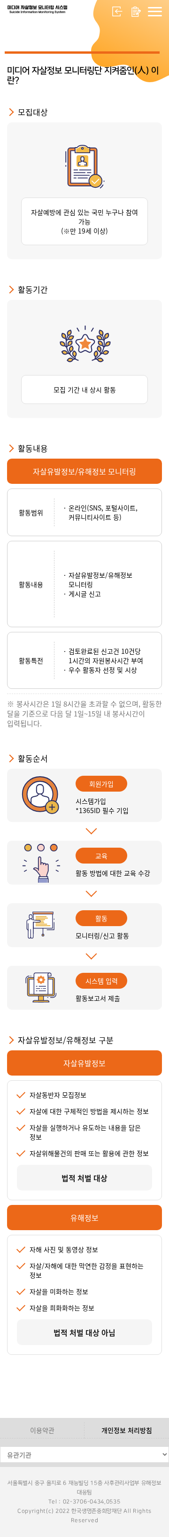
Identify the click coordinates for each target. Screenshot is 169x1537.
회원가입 (136, 12)
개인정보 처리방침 (126, 1430)
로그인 (117, 12)
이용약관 (42, 1430)
